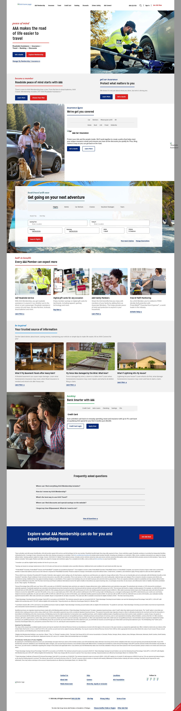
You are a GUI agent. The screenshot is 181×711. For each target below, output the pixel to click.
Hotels (66, 207)
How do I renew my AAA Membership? (51, 491)
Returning (69, 229)
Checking (106, 408)
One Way (42, 216)
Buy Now (56, 310)
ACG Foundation (118, 680)
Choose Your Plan (38, 98)
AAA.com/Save (98, 559)
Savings (114, 408)
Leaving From (33, 222)
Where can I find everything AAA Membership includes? (58, 486)
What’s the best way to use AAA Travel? (51, 497)
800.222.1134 (76, 698)
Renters (95, 120)
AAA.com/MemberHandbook (82, 555)
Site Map (90, 698)
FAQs (88, 675)
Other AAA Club (123, 708)
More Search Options (127, 241)
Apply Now (92, 426)
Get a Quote (19, 54)
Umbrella (114, 125)
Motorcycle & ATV (106, 120)
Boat (95, 125)
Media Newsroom (66, 684)
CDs (120, 408)
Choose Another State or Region (105, 708)
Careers (89, 680)
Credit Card (86, 408)
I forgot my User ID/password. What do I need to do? (56, 508)
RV (116, 120)
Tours (122, 207)
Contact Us (64, 675)
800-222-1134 (132, 6)
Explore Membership (36, 54)
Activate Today (135, 312)
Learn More (21, 98)
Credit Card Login (75, 426)
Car (89, 120)
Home (89, 125)
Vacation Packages (107, 207)
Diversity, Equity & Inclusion (97, 684)
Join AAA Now (146, 537)
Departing (32, 229)
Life (101, 125)
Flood (106, 125)
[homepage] (24, 5)
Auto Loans (96, 408)
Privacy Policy (105, 698)
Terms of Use (121, 698)
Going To (94, 222)
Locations (116, 675)
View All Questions (89, 518)
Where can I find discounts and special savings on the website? (61, 503)
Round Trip (33, 216)
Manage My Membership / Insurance (26, 61)
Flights (55, 207)
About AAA (63, 680)
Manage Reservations (142, 241)
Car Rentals (79, 207)
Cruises (92, 207)
